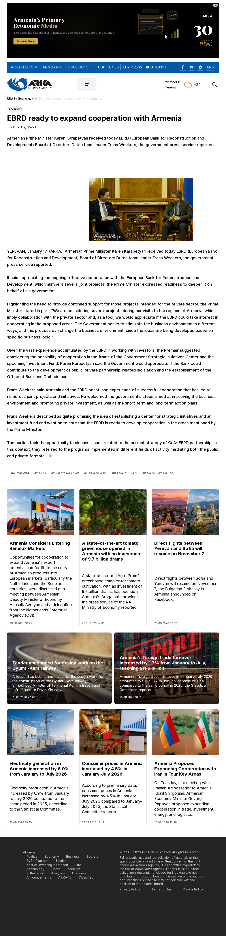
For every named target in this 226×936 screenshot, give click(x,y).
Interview (79, 873)
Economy (15, 109)
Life (78, 865)
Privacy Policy (130, 889)
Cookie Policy (193, 889)
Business (73, 856)
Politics (32, 856)
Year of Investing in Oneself (47, 865)
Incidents (74, 869)
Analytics (58, 873)
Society (92, 856)
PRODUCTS (78, 67)
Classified (86, 877)
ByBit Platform (37, 861)
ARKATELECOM (24, 67)
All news (29, 852)
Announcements (38, 877)
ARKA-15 (65, 877)
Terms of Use (161, 889)
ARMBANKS (53, 67)
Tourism (61, 861)
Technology (35, 869)
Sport (55, 869)
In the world (35, 873)
